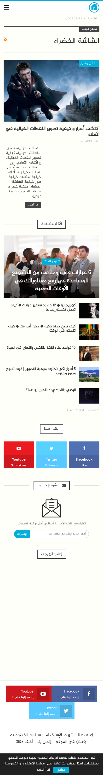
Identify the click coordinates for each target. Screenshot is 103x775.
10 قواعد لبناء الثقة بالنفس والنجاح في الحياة (41, 348)
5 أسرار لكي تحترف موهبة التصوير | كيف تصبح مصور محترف (41, 371)
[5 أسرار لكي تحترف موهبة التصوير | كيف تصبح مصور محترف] (89, 374)
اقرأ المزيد (43, 770)
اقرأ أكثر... (33, 204)
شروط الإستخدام (59, 735)
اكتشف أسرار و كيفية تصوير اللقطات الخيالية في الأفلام (52, 131)
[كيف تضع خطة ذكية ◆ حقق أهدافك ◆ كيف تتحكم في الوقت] (89, 332)
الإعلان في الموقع (71, 742)
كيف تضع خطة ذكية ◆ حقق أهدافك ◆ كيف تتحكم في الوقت (42, 328)
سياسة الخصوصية (25, 735)
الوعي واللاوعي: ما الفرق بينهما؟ (51, 390)
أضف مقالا (24, 742)
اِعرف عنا (85, 735)
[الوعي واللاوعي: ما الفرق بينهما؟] (89, 396)
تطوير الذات (52, 261)
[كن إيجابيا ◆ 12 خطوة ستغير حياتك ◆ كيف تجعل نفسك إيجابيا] (89, 311)
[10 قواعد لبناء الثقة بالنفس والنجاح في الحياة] (89, 353)
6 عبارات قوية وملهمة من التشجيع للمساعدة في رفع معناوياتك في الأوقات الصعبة (51, 281)
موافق (61, 770)
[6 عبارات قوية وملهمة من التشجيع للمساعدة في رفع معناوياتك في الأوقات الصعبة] (51, 266)
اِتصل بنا (44, 742)
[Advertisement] (51, 617)
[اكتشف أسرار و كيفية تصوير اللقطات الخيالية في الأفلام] (51, 91)
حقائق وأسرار (89, 63)
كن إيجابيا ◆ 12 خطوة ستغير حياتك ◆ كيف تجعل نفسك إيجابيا (43, 307)
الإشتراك (22, 534)
